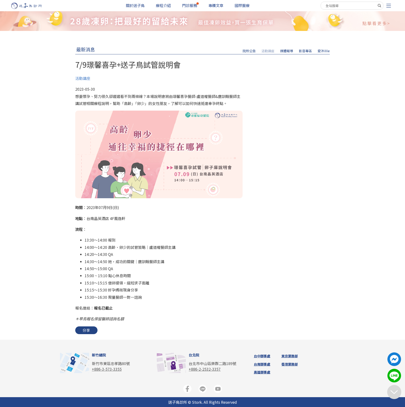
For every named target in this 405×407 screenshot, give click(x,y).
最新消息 (85, 49)
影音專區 (305, 51)
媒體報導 (286, 51)
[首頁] (31, 6)
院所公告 (249, 51)
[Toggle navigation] (388, 5)
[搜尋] (379, 5)
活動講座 (267, 51)
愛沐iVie (324, 51)
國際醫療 (242, 5)
